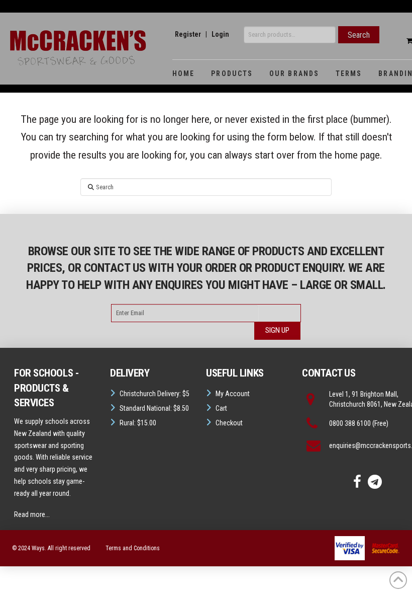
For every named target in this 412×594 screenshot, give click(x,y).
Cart (221, 408)
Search (359, 35)
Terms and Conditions (133, 548)
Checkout (229, 423)
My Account (233, 394)
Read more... (32, 514)
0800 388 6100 (350, 423)
